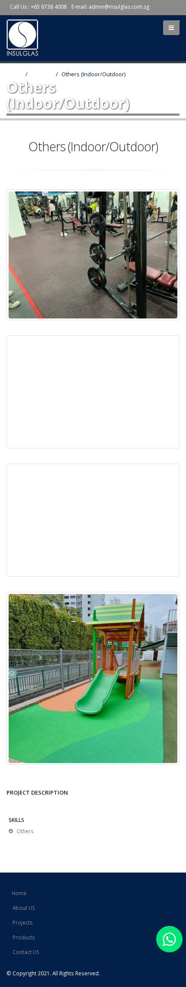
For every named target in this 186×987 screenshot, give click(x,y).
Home (14, 74)
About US (24, 907)
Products (24, 937)
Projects (41, 74)
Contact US (26, 951)
